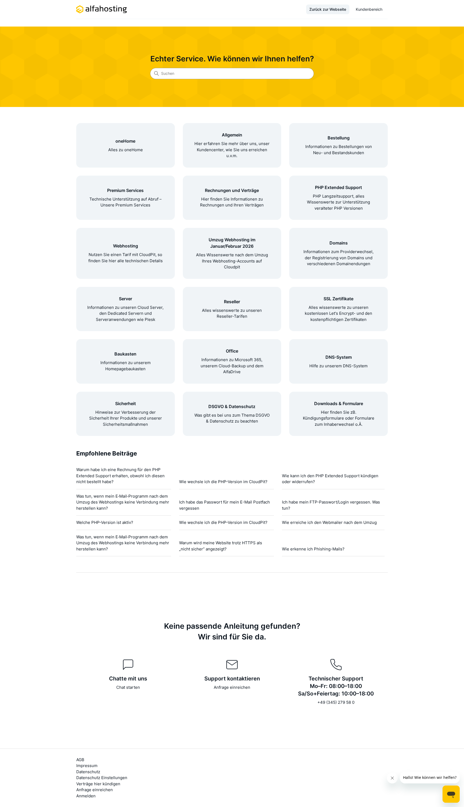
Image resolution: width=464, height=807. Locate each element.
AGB (80, 759)
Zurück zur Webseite (327, 9)
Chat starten (128, 687)
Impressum (86, 765)
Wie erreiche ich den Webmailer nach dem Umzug (329, 522)
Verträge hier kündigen (98, 783)
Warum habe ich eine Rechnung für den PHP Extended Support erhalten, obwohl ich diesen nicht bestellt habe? (120, 475)
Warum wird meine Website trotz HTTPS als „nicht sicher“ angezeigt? (220, 545)
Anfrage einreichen (232, 687)
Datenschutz (88, 771)
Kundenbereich (369, 9)
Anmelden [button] (86, 795)
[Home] (101, 9)
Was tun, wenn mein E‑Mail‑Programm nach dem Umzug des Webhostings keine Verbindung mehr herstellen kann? (122, 502)
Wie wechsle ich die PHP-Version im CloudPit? (223, 481)
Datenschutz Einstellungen (101, 777)
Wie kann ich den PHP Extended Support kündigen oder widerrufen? (330, 478)
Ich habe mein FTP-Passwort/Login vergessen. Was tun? (331, 505)
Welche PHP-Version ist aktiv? (104, 522)
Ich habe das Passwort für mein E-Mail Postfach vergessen (224, 505)
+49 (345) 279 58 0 (335, 702)
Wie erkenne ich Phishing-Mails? (313, 548)
